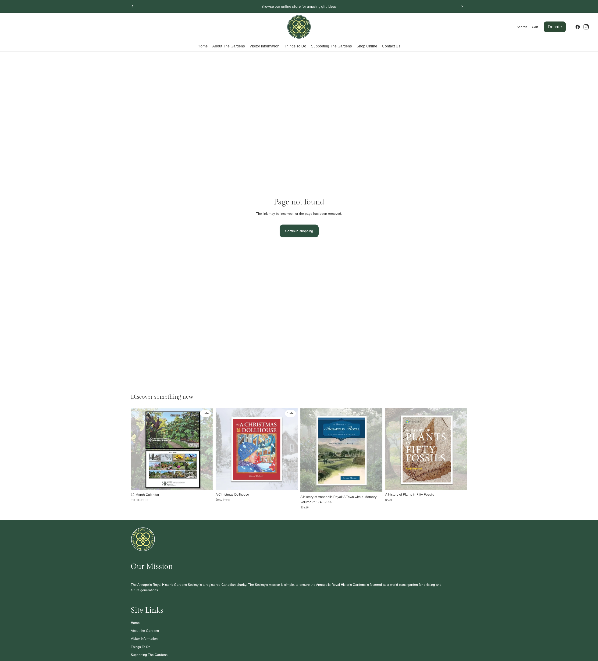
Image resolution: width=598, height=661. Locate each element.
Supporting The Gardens (149, 655)
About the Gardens (145, 630)
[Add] (205, 483)
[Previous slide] (132, 6)
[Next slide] (462, 6)
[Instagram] (586, 26)
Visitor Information (144, 638)
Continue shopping (299, 231)
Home (135, 623)
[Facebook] (577, 26)
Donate (555, 27)
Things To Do (140, 647)
